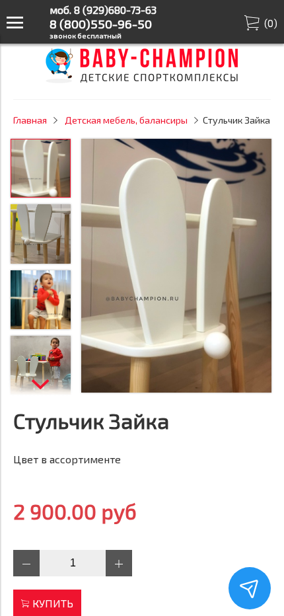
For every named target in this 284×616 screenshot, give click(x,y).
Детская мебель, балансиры (126, 120)
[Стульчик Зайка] (176, 267)
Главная (30, 120)
